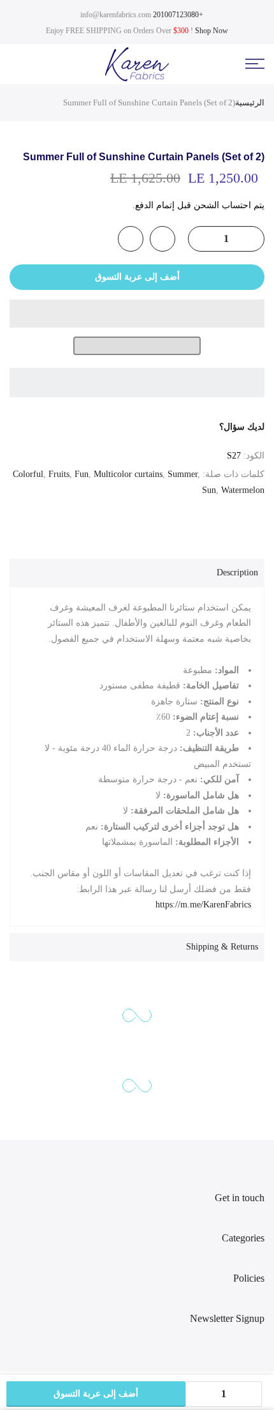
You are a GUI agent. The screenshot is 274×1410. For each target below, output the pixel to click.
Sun (209, 490)
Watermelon (242, 490)
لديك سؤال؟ (241, 427)
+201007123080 (178, 14)
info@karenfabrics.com (115, 14)
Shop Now (211, 30)
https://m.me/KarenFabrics (203, 904)
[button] (137, 313)
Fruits (58, 474)
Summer (183, 474)
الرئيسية (249, 102)
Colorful (28, 474)
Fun (82, 474)
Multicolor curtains (128, 474)
